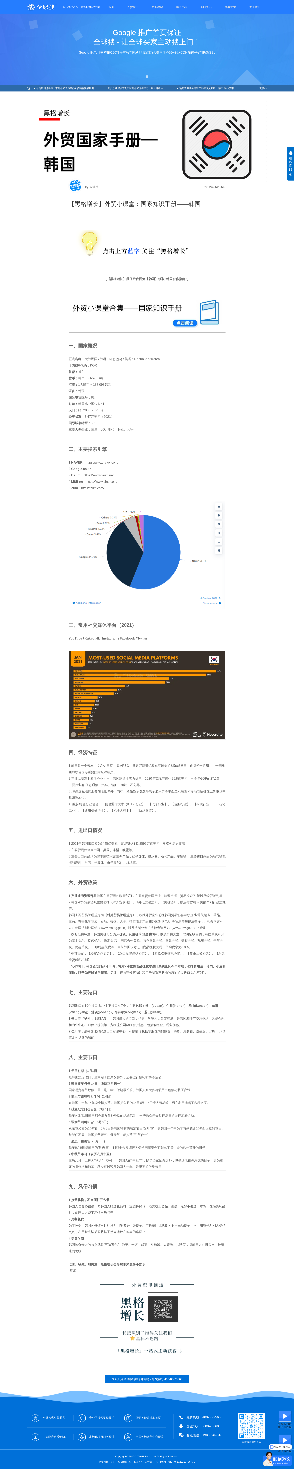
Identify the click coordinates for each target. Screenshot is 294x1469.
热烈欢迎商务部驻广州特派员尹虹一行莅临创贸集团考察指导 (211, 88)
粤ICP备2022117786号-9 (181, 1461)
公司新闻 (161, 1461)
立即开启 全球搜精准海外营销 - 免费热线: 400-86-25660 (147, 1379)
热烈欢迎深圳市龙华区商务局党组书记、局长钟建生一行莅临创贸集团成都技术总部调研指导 (142, 88)
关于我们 (254, 7)
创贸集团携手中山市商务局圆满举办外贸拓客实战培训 (65, 88)
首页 (111, 7)
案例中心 (181, 7)
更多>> (263, 88)
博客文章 (230, 7)
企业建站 (157, 7)
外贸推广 (132, 7)
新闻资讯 (206, 7)
